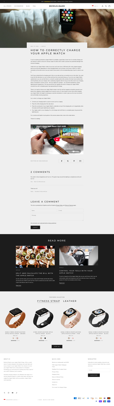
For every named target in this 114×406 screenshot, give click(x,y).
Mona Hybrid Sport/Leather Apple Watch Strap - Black (99, 332)
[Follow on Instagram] (8, 393)
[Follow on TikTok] (16, 393)
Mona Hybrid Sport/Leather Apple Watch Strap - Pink (71, 332)
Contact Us (54, 382)
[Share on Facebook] (62, 161)
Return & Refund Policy (57, 377)
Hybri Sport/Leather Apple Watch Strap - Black (43, 332)
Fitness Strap (48, 301)
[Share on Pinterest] (74, 161)
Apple (43, 46)
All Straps (7, 6)
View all (57, 346)
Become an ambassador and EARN (60, 362)
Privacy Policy (59, 205)
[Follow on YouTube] (12, 393)
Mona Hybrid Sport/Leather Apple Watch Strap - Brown (15, 332)
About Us (54, 384)
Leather (70, 301)
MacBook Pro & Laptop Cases (59, 369)
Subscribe (94, 375)
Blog (28, 6)
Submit (35, 227)
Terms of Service (69, 205)
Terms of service (56, 379)
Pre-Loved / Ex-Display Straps (59, 387)
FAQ (34, 6)
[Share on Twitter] (68, 161)
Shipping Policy (55, 374)
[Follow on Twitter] (4, 393)
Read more (18, 285)
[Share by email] (80, 161)
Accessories (18, 6)
